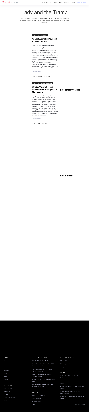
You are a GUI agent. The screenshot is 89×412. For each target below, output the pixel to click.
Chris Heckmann (37, 76)
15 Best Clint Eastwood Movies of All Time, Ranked (72, 397)
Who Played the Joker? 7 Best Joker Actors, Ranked (72, 382)
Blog (5, 361)
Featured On (7, 391)
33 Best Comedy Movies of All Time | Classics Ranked (70, 392)
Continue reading (36, 71)
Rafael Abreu (36, 123)
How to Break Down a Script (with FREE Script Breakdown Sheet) (43, 365)
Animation (44, 35)
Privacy (6, 379)
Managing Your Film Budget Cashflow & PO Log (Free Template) (44, 375)
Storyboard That (36, 401)
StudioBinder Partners (10, 397)
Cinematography (46, 83)
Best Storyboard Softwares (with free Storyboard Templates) (42, 385)
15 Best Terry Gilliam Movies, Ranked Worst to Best (72, 377)
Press (5, 373)
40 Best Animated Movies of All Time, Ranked (44, 40)
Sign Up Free (81, 2)
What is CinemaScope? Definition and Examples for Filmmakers (44, 89)
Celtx (33, 404)
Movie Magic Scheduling (38, 395)
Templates (6, 370)
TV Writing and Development (68, 364)
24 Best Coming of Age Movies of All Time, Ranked (72, 387)
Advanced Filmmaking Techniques (69, 361)
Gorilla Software (36, 398)
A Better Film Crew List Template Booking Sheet (43, 380)
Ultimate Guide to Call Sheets (40, 361)
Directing (36, 35)
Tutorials (6, 367)
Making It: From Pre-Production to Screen (71, 367)
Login (73, 2)
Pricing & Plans (8, 388)
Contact (6, 400)
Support (6, 364)
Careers (6, 394)
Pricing (66, 2)
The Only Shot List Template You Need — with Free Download (43, 370)
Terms (5, 376)
